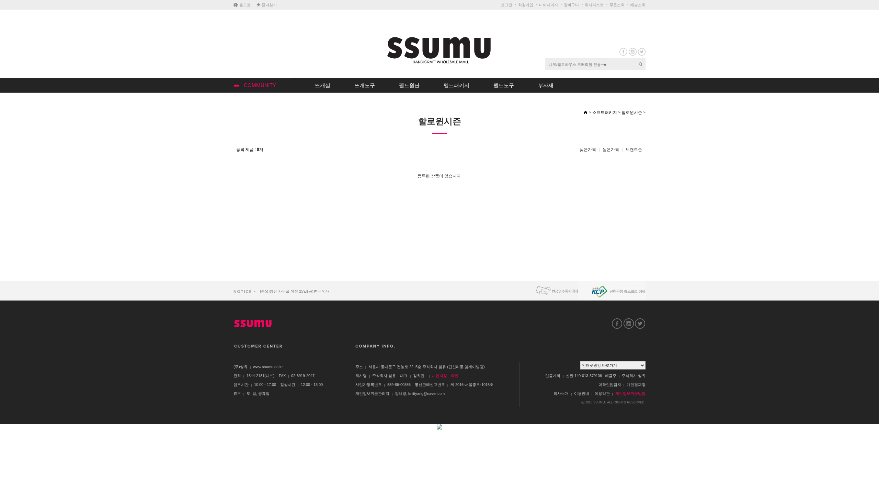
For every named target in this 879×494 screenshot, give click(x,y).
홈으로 (245, 5)
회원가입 (525, 5)
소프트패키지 (604, 112)
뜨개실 (322, 85)
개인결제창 (636, 385)
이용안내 (581, 393)
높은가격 (611, 149)
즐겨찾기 (269, 5)
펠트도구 (503, 85)
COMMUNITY (260, 85)
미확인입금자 (609, 385)
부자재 (545, 85)
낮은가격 (588, 149)
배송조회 (638, 5)
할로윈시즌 (631, 112)
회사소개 (561, 393)
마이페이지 (548, 5)
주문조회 (617, 5)
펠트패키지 (456, 85)
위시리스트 (594, 5)
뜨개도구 (364, 85)
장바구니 (571, 5)
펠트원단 (409, 85)
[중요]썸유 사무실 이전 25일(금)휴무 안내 (294, 291)
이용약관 (602, 393)
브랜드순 (634, 149)
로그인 (506, 5)
